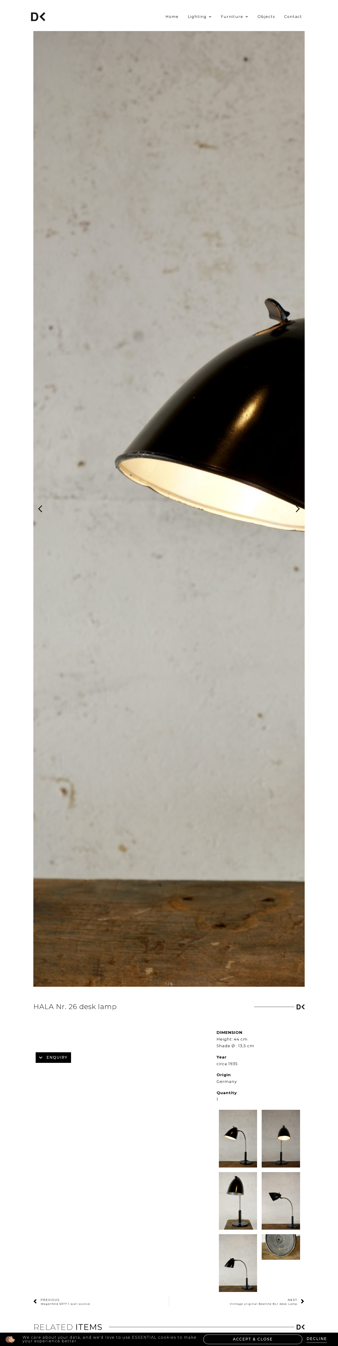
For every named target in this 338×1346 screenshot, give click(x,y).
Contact (293, 16)
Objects (266, 16)
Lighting (197, 16)
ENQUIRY (57, 1057)
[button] (295, 508)
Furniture (232, 16)
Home (172, 16)
